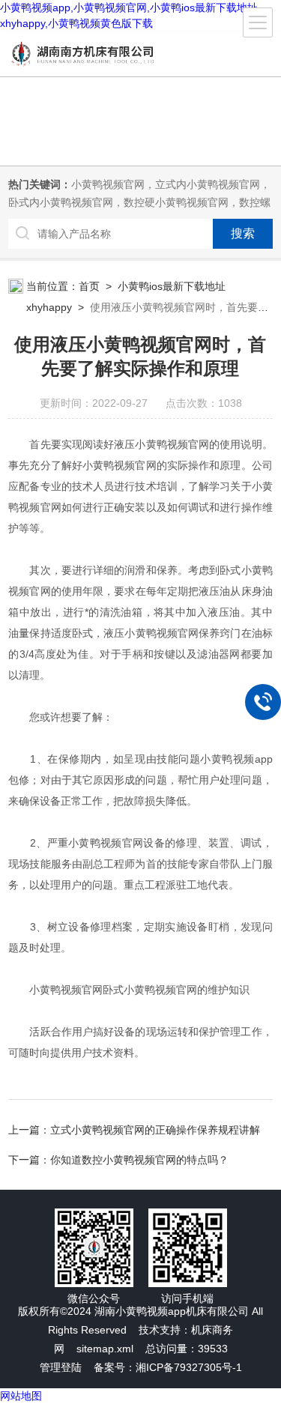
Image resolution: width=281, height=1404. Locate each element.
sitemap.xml (104, 1349)
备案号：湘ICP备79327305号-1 (168, 1367)
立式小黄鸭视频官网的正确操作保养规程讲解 (155, 1130)
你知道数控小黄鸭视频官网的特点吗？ (139, 1160)
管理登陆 (61, 1367)
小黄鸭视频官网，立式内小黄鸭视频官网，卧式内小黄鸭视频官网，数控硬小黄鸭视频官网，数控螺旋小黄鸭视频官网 (139, 202)
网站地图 (21, 1396)
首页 (89, 286)
